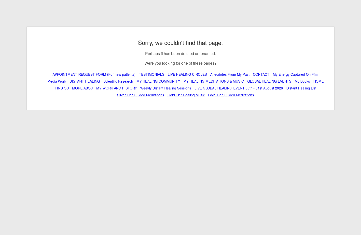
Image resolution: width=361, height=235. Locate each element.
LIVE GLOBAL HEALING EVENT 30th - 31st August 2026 (238, 88)
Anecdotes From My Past (230, 74)
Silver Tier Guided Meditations (140, 94)
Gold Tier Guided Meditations (231, 94)
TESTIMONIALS (151, 74)
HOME (318, 81)
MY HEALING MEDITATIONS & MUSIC (213, 81)
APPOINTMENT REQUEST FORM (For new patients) (94, 74)
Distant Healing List (301, 88)
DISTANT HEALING (84, 81)
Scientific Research (118, 81)
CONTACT (261, 74)
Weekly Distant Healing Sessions (165, 88)
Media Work (56, 81)
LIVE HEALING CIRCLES (187, 74)
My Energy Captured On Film (295, 74)
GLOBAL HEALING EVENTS (269, 81)
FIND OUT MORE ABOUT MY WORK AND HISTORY (96, 88)
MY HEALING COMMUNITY (158, 81)
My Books (302, 81)
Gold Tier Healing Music (186, 94)
